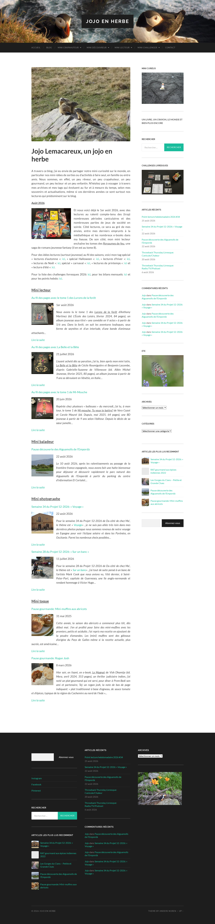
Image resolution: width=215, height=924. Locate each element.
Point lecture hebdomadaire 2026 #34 (161, 216)
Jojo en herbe (107, 21)
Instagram (36, 778)
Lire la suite (38, 651)
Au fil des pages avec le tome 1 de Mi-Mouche (59, 392)
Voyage (78, 525)
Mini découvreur (97, 47)
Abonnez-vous (172, 523)
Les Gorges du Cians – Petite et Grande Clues (166, 481)
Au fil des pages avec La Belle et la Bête (55, 347)
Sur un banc (79, 570)
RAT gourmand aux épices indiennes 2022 (163, 471)
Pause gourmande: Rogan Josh (50, 658)
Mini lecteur (122, 47)
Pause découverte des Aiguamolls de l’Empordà (60, 449)
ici (63, 259)
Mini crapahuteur (68, 47)
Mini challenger (147, 47)
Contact (170, 47)
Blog (49, 47)
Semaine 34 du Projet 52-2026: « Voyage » (57, 506)
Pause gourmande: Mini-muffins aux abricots (59, 609)
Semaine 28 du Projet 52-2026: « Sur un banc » (60, 551)
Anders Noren (168, 911)
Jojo (144, 295)
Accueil (36, 47)
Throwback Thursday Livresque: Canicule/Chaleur (158, 254)
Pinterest (36, 790)
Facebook (36, 784)
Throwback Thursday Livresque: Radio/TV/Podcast (158, 267)
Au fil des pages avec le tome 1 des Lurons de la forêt (63, 297)
